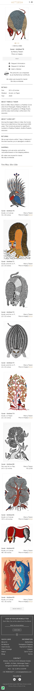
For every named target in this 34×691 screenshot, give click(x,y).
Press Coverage (6, 649)
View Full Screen (17, 46)
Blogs (3, 654)
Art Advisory (5, 644)
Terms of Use (21, 686)
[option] (17, 24)
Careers (30, 649)
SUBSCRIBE (17, 630)
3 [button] (18, 43)
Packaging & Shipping (26, 644)
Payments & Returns (26, 647)
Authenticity (29, 642)
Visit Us (30, 654)
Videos (3, 652)
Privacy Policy (13, 686)
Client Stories (5, 647)
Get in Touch (28, 652)
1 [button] (15, 43)
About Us (4, 642)
